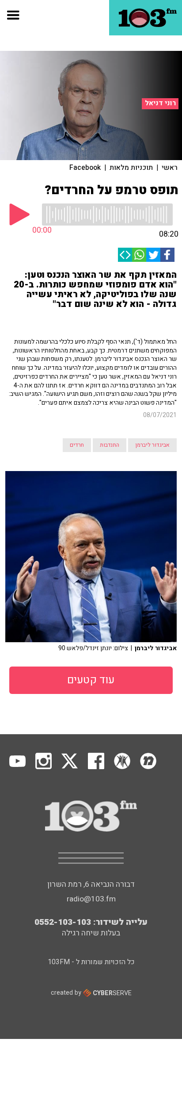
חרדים (77, 445)
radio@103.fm (91, 899)
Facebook (85, 168)
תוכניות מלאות (131, 168)
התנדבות (109, 445)
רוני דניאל (160, 103)
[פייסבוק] (167, 255)
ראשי (170, 168)
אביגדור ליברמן (152, 445)
